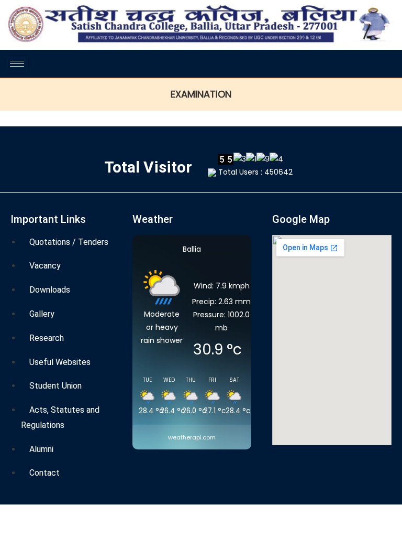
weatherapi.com (192, 437)
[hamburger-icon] (17, 63)
